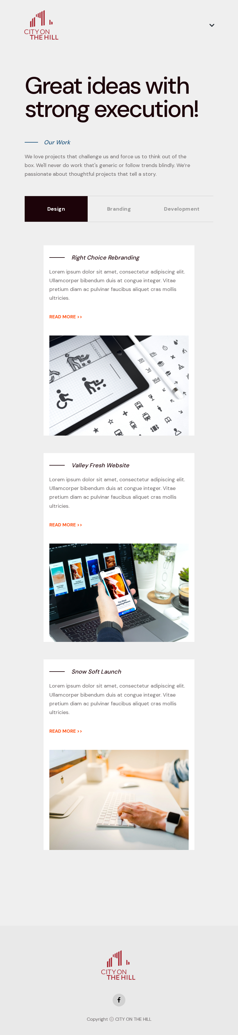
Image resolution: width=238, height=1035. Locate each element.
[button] (212, 25)
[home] (42, 25)
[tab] (56, 209)
